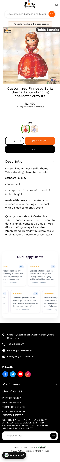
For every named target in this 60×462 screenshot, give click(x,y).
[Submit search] (51, 14)
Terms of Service (13, 407)
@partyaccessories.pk (18, 216)
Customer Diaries (13, 411)
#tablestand (13, 230)
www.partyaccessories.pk (19, 350)
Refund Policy (11, 402)
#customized (42, 230)
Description (15, 161)
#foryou (10, 227)
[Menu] (3, 4)
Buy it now (30, 149)
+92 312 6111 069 (15, 344)
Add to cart (41, 141)
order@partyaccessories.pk (20, 356)
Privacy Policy (11, 398)
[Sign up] (53, 436)
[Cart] (56, 4)
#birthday (27, 230)
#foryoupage (24, 227)
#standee (39, 227)
